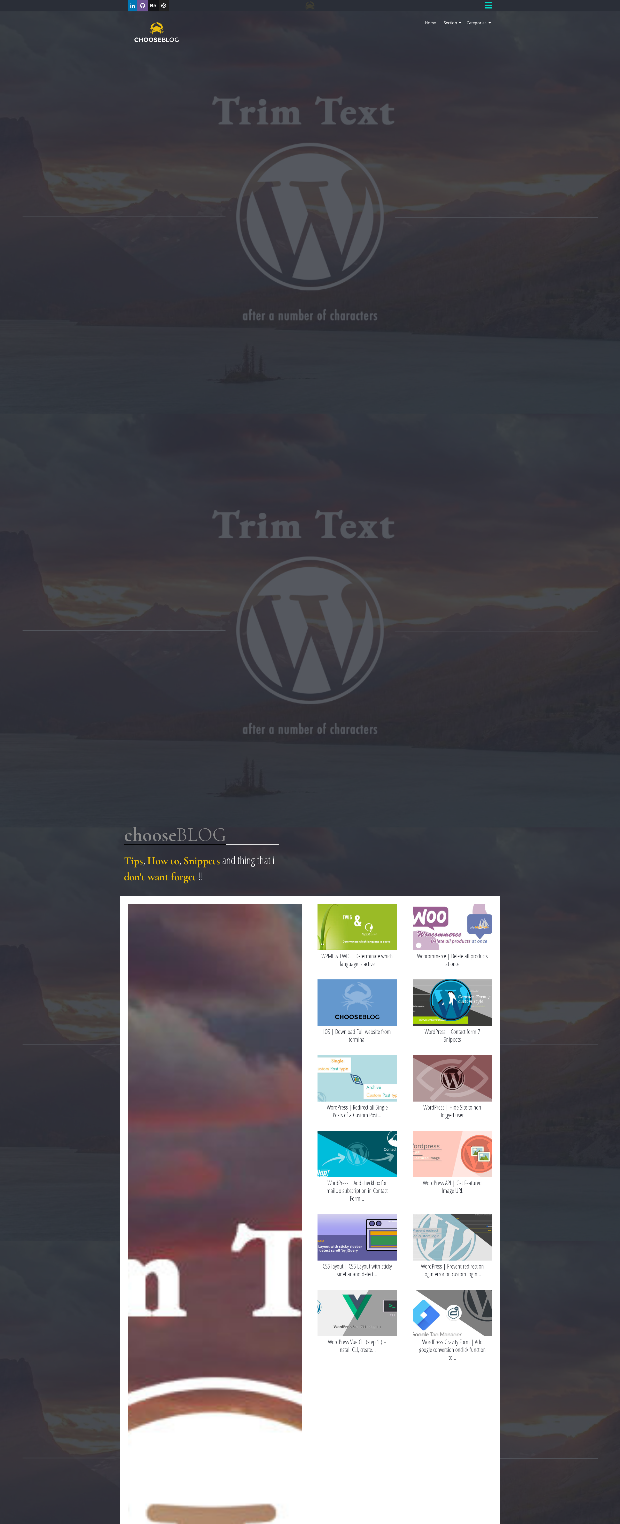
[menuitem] (430, 22)
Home (430, 22)
